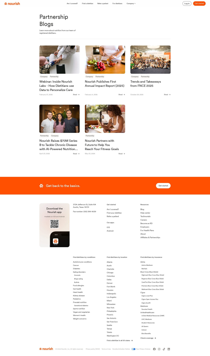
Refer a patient (113, 216)
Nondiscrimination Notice (121, 349)
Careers (143, 220)
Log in (187, 3)
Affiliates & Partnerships (150, 237)
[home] (12, 3)
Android (110, 231)
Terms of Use (106, 349)
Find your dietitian (114, 213)
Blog (142, 209)
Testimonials (145, 216)
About (143, 234)
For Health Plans (147, 230)
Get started (199, 3)
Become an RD (146, 223)
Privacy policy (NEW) (93, 349)
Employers (144, 227)
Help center (145, 213)
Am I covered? (113, 209)
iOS (108, 227)
